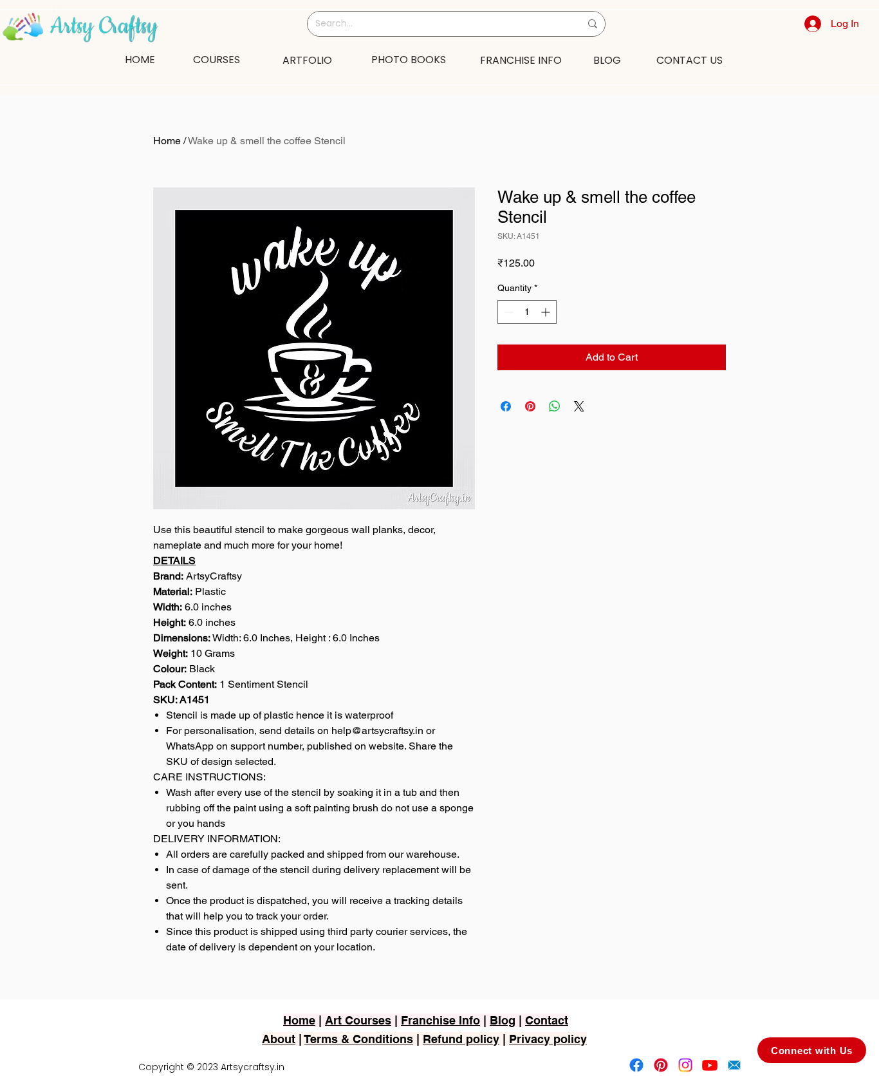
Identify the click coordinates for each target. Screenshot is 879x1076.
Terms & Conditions (358, 1039)
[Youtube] (710, 1065)
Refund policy (461, 1039)
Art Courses (358, 1020)
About (278, 1039)
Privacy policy (548, 1039)
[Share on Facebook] (506, 406)
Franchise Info (440, 1020)
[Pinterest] (661, 1065)
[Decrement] (507, 312)
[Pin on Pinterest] (530, 406)
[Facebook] (636, 1065)
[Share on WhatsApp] (554, 406)
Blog (502, 1020)
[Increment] (547, 312)
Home (167, 141)
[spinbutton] (527, 312)
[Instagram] (685, 1065)
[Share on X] (579, 406)
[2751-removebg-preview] (734, 1065)
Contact (546, 1020)
